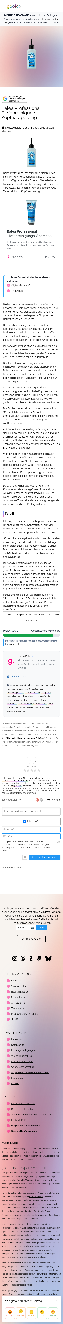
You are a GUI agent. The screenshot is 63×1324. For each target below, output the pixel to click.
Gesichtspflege (35, 1176)
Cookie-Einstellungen (22, 1061)
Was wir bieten (18, 986)
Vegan (10, 711)
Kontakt (15, 1083)
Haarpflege (46, 692)
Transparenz (52, 614)
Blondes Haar (37, 685)
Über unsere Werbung (22, 1067)
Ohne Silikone (40, 704)
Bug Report (16, 785)
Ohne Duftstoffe (43, 696)
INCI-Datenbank (36, 1197)
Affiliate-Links (18, 1003)
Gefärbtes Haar (36, 689)
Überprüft (32, 821)
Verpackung (31, 620)
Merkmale (39, 614)
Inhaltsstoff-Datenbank (23, 1103)
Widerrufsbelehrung (21, 1056)
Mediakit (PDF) (18, 1120)
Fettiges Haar (22, 689)
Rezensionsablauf (20, 992)
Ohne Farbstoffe (14, 700)
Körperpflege (22, 1176)
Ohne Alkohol (28, 696)
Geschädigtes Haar (15, 692)
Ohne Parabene (25, 704)
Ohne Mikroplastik (31, 700)
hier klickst (13, 644)
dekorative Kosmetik (15, 1180)
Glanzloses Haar (32, 692)
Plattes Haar (27, 707)
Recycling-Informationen (23, 1109)
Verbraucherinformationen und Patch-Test (32, 1114)
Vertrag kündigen (31, 938)
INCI (10, 614)
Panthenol (17, 290)
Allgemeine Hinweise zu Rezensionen (30, 1072)
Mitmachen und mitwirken (24, 1014)
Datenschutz (17, 1045)
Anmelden (55, 800)
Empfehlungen (24, 614)
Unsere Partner (19, 997)
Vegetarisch (19, 711)
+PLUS (34, 1257)
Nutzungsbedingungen (34, 778)
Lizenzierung (17, 1078)
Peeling (18, 707)
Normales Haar (14, 696)
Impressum (17, 1039)
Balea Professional (21, 685)
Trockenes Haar (41, 707)
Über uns (16, 980)
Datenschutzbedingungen (15, 780)
